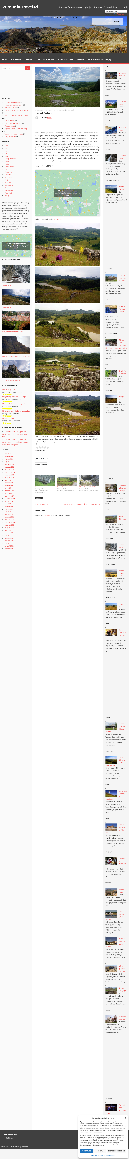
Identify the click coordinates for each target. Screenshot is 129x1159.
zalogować (46, 515)
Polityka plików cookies (97, 1155)
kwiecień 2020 (9, 538)
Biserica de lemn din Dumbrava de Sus (16, 411)
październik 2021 (10, 499)
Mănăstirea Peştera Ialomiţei (122, 488)
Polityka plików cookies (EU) (99, 60)
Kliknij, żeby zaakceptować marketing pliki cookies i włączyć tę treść (67, 193)
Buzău (7, 164)
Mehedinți (39, 498)
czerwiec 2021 (9, 501)
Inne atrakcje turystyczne (13, 105)
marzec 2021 (9, 509)
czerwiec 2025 (9, 483)
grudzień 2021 (10, 493)
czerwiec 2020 (9, 533)
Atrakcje (29, 60)
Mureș (7, 196)
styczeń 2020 (9, 546)
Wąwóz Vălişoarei (8, 389)
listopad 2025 (9, 470)
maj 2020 (8, 535)
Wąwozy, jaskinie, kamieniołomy (16, 129)
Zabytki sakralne (10, 137)
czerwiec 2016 (9, 549)
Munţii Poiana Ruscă (121, 573)
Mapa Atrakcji (16, 60)
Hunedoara (9, 185)
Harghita (8, 182)
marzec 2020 (9, 541)
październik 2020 (10, 522)
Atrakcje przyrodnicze (12, 102)
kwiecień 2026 (9, 456)
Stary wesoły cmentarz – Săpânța (14, 397)
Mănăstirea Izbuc (8, 418)
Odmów (99, 1151)
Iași (6, 188)
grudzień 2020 (10, 517)
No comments (50, 110)
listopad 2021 (9, 496)
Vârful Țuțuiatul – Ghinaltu (123, 968)
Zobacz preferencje (116, 1151)
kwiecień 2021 (9, 506)
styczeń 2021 (9, 514)
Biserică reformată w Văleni (122, 278)
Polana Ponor (61, 487)
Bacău (7, 153)
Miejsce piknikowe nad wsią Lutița (14, 404)
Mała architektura (11, 108)
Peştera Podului (40, 487)
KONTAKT (80, 60)
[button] (125, 1118)
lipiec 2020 (8, 530)
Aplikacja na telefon (45, 60)
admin (49, 118)
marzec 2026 (9, 459)
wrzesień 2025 (10, 475)
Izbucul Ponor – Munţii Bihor (88, 487)
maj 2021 (8, 504)
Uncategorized (10, 126)
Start (4, 60)
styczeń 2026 (9, 464)
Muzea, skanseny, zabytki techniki (16, 115)
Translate (120, 14)
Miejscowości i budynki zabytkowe (17, 110)
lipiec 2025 (8, 480)
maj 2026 (8, 454)
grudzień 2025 (10, 467)
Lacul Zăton (57, 219)
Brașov (7, 161)
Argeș (7, 151)
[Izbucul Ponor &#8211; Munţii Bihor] (89, 480)
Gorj (6, 180)
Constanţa (8, 172)
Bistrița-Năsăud (10, 159)
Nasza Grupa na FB (65, 60)
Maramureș (9, 190)
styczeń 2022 (9, 491)
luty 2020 (8, 543)
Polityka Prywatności (109, 1155)
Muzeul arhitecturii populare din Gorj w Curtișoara (81, 504)
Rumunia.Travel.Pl (20, 7)
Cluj (6, 169)
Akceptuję (86, 1151)
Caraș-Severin (9, 167)
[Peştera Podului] (45, 480)
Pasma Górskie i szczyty (13, 123)
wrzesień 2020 (10, 525)
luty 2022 (8, 488)
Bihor (6, 156)
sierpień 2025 (9, 477)
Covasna (8, 175)
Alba (6, 146)
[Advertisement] (69, 125)
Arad (6, 148)
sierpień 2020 (9, 528)
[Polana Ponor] (67, 480)
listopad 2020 (9, 520)
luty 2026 (8, 462)
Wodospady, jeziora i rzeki (65, 110)
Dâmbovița (8, 177)
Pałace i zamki (9, 121)
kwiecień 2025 (9, 485)
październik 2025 (10, 472)
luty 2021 (8, 512)
